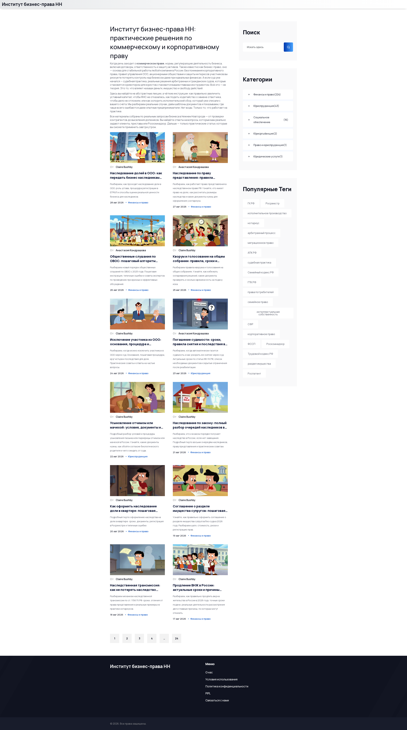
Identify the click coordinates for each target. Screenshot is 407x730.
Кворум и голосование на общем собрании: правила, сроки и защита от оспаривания (199, 258)
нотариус (253, 223)
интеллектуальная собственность (268, 313)
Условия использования (221, 679)
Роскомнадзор (275, 344)
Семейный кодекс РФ (261, 272)
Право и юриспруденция (270, 145)
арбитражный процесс (262, 233)
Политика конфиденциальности (226, 686)
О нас (209, 672)
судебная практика (259, 262)
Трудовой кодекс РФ (260, 354)
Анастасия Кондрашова (194, 167)
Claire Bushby (124, 167)
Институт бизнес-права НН (32, 4)
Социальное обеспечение (270, 120)
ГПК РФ (252, 282)
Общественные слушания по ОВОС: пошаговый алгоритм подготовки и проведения (133, 258)
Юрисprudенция (265, 133)
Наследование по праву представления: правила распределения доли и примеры (198, 175)
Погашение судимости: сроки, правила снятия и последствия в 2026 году (199, 341)
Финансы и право (267, 94)
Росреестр (272, 203)
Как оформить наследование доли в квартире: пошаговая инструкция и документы (133, 508)
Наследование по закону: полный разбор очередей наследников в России (200, 425)
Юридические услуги (268, 156)
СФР (250, 324)
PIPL (208, 693)
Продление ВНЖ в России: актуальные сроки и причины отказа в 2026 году (196, 587)
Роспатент (254, 373)
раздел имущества (259, 363)
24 (176, 638)
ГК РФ (251, 203)
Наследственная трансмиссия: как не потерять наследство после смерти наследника (135, 587)
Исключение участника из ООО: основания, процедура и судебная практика (135, 341)
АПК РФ (252, 252)
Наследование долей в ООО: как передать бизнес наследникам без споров (136, 175)
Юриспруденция (266, 106)
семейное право (258, 302)
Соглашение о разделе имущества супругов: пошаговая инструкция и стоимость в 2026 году (199, 508)
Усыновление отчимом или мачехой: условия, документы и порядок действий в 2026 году (135, 425)
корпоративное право (261, 334)
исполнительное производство (267, 213)
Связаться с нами (217, 700)
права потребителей (261, 292)
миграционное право (261, 243)
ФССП (251, 344)
